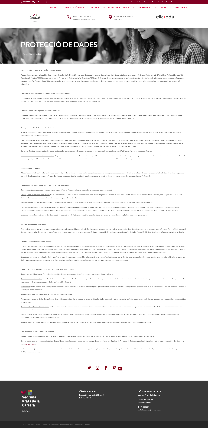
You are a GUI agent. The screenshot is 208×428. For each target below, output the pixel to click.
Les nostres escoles (172, 2)
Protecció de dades (82, 425)
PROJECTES (127, 7)
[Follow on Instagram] (97, 367)
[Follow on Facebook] (105, 367)
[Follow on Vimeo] (113, 367)
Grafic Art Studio (66, 425)
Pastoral (184, 2)
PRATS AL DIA (143, 7)
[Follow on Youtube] (120, 368)
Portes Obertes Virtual (32, 54)
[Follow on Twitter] (89, 367)
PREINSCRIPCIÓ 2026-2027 (75, 7)
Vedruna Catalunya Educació (140, 2)
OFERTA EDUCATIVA (110, 7)
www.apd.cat (30, 344)
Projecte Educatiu (158, 2)
